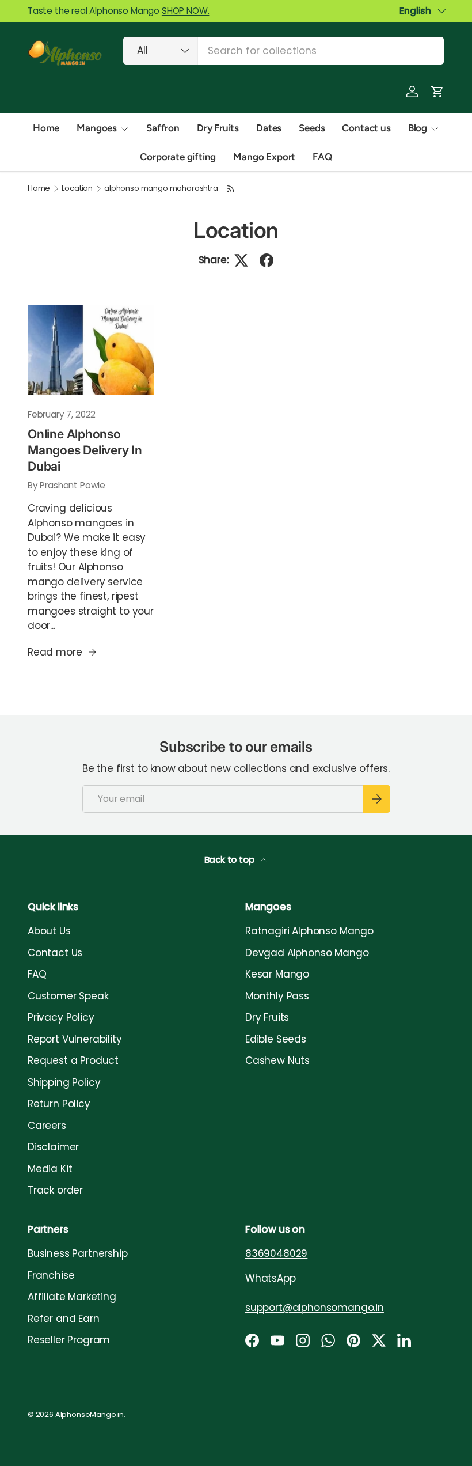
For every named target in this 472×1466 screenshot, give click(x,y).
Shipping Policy (64, 1082)
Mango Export (264, 156)
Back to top (230, 860)
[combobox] (283, 51)
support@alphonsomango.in (314, 1308)
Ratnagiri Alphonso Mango (309, 931)
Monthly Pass (277, 996)
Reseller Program (69, 1340)
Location (77, 188)
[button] (437, 91)
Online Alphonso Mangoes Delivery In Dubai (85, 449)
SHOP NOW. (185, 11)
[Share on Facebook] (266, 260)
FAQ (322, 156)
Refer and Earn (64, 1318)
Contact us (366, 128)
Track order (55, 1190)
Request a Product (73, 1060)
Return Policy (59, 1104)
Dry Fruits (218, 128)
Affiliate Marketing (72, 1297)
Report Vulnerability (75, 1039)
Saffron (163, 128)
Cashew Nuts (277, 1060)
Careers (47, 1125)
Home (46, 128)
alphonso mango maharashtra (161, 188)
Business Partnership (78, 1253)
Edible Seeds (275, 1039)
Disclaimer (53, 1147)
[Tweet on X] (241, 260)
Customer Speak (68, 996)
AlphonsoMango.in (89, 1414)
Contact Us (55, 953)
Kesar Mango (277, 974)
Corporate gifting (178, 156)
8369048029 (276, 1253)
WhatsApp (270, 1278)
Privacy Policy (61, 1017)
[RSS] (231, 188)
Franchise (51, 1275)
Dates (268, 128)
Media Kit (50, 1169)
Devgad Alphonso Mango (306, 953)
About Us (49, 931)
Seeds (312, 128)
